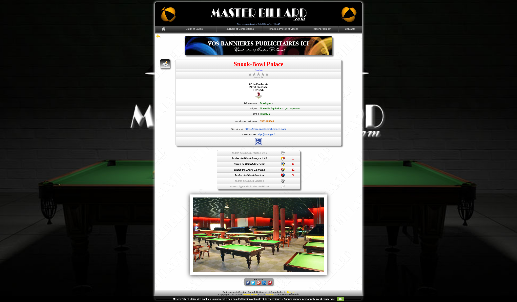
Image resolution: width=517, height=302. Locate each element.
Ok (340, 299)
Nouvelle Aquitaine (271, 108)
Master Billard (250, 294)
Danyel (290, 292)
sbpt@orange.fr (266, 134)
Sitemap (270, 294)
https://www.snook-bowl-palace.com (265, 129)
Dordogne (265, 103)
